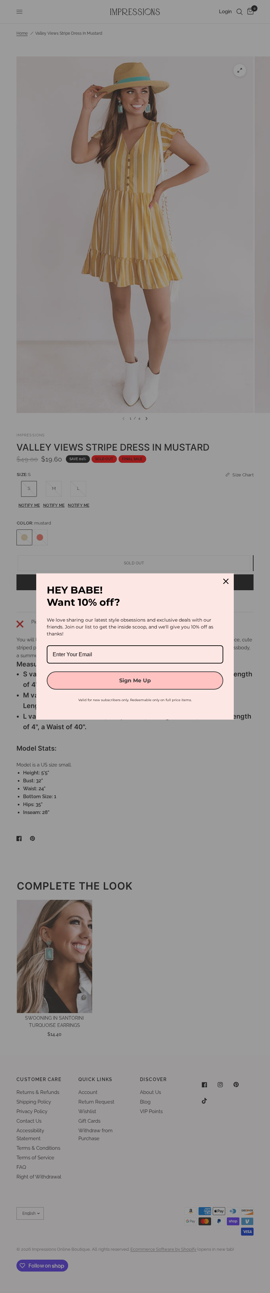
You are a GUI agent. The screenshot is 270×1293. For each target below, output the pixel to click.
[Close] (226, 581)
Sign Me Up (135, 680)
